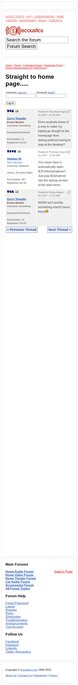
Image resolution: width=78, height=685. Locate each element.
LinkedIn (11, 648)
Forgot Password (16, 603)
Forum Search (21, 46)
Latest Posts (14, 16)
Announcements (16, 623)
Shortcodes (13, 616)
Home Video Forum (19, 575)
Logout (10, 606)
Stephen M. (14, 158)
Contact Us (25, 675)
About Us (10, 675)
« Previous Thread (22, 230)
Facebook (12, 641)
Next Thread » (59, 230)
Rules (9, 613)
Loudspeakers (44, 16)
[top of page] (8, 111)
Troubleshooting (16, 620)
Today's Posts (63, 571)
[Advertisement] (39, 397)
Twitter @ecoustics (18, 651)
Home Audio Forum (19, 571)
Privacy (53, 675)
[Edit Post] (69, 111)
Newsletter (40, 675)
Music (43, 20)
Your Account (14, 626)
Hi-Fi (29, 16)
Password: (46, 92)
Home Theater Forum (20, 578)
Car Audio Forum (17, 581)
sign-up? (22, 92)
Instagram (12, 645)
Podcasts (55, 20)
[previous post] (10, 151)
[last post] (13, 111)
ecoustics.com (28, 669)
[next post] (10, 111)
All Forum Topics (17, 588)
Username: (16, 92)
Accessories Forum (19, 585)
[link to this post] (17, 111)
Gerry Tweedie (16, 118)
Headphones (27, 20)
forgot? (51, 92)
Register (11, 610)
